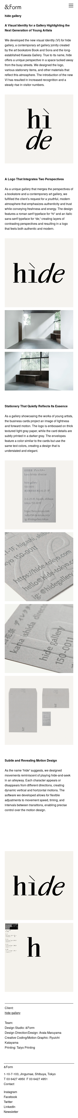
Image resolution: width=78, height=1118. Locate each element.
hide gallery (12, 1013)
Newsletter (11, 1111)
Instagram (10, 1092)
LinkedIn (9, 1106)
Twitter (8, 1102)
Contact (9, 1084)
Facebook (10, 1097)
